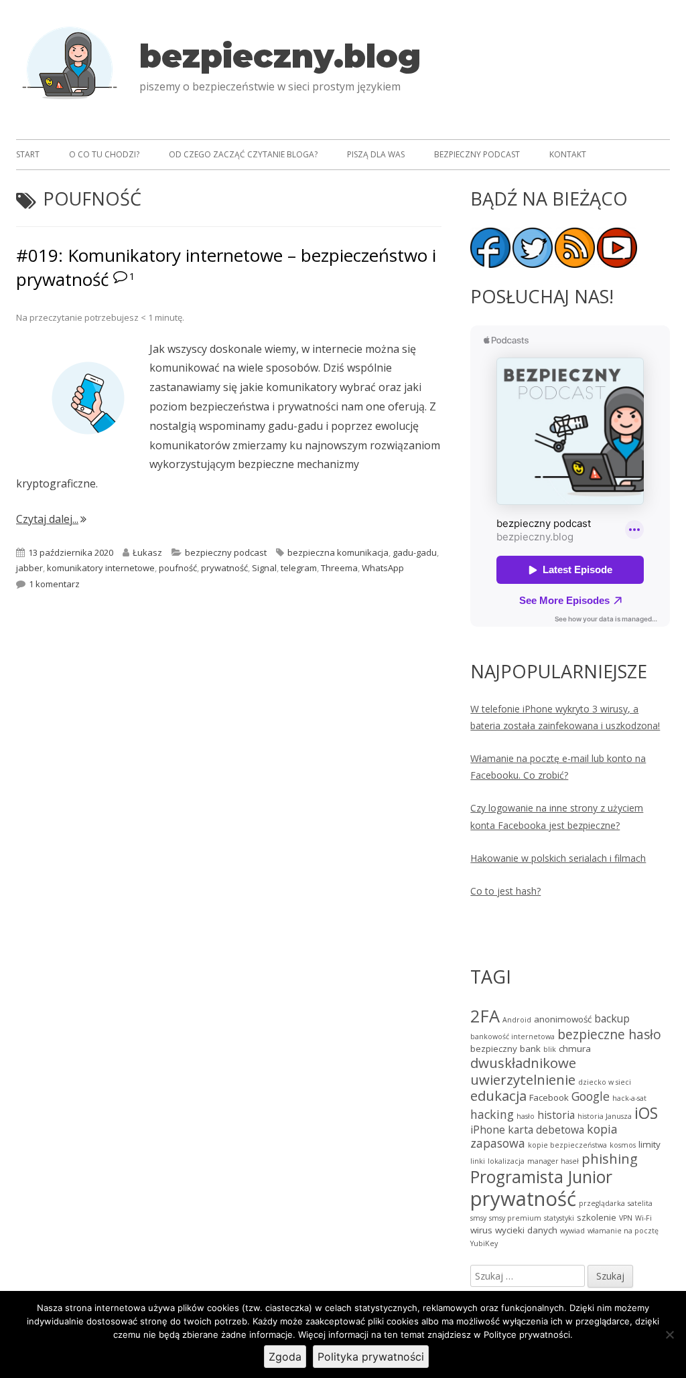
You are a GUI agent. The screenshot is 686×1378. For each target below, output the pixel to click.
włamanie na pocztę (623, 1230)
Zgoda (285, 1356)
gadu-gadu (415, 552)
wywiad (572, 1230)
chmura (575, 1049)
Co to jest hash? (505, 891)
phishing (609, 1158)
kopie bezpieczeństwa (567, 1145)
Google (590, 1096)
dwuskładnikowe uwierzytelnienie (523, 1071)
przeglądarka (602, 1203)
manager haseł (553, 1161)
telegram (299, 568)
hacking (492, 1114)
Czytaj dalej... (51, 519)
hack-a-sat (629, 1098)
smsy (478, 1218)
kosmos (623, 1145)
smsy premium (515, 1218)
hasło (526, 1116)
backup (612, 1018)
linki (477, 1161)
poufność (178, 568)
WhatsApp (383, 568)
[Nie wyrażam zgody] (669, 1334)
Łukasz (147, 552)
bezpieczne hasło (609, 1034)
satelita (640, 1203)
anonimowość (563, 1019)
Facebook (549, 1097)
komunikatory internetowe (101, 568)
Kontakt (567, 154)
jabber (29, 568)
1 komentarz (54, 584)
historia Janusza (604, 1116)
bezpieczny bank (505, 1049)
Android (516, 1019)
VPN (625, 1218)
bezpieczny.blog (280, 56)
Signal (264, 568)
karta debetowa (546, 1129)
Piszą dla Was (376, 154)
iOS (646, 1113)
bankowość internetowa (512, 1036)
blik (549, 1049)
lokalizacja (506, 1161)
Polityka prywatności (371, 1356)
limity (649, 1144)
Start (28, 154)
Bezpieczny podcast (477, 154)
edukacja (498, 1095)
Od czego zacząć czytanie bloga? (243, 154)
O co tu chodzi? (104, 154)
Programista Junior (541, 1177)
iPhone (487, 1129)
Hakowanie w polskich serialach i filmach (558, 858)
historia (556, 1114)
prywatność (224, 568)
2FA (485, 1015)
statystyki (559, 1218)
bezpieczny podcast (226, 552)
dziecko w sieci (604, 1082)
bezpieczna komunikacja (338, 552)
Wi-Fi (643, 1218)
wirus (481, 1230)
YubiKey (484, 1243)
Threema (339, 568)
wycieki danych (526, 1230)
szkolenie (596, 1217)
